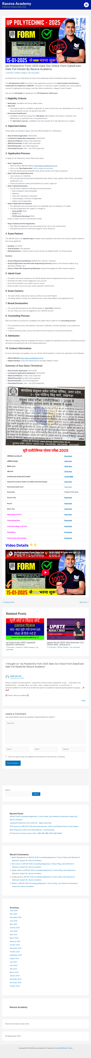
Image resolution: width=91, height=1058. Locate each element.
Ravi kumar (16, 864)
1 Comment (9, 73)
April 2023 (13, 969)
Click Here (68, 461)
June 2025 (13, 921)
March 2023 (14, 972)
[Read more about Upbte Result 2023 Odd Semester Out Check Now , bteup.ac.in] (66, 629)
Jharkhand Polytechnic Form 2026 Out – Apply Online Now (30, 823)
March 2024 (14, 938)
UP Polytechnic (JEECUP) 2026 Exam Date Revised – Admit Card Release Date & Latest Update (44, 826)
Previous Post (8, 602)
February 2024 (15, 941)
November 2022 (15, 982)
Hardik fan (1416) (15, 676)
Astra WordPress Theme (63, 1048)
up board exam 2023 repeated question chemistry (20, 643)
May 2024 (13, 934)
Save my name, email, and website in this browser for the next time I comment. (36, 757)
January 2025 (15, 927)
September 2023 (16, 955)
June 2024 (13, 931)
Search (7, 790)
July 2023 (13, 962)
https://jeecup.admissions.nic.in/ (45, 166)
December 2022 (15, 979)
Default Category (21, 73)
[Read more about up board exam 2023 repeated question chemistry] (25, 629)
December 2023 (15, 948)
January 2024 (15, 945)
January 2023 (15, 976)
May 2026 (13, 914)
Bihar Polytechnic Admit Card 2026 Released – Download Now (32, 830)
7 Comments (10, 647)
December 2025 (15, 917)
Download (68, 456)
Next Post (84, 602)
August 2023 (14, 958)
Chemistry (19, 647)
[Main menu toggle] (86, 4)
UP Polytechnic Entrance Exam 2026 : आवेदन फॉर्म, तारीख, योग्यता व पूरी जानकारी (36, 833)
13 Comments (51, 647)
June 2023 (13, 965)
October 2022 (15, 986)
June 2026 (13, 910)
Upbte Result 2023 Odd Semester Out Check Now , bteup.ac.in (65, 643)
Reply (84, 700)
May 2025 (13, 924)
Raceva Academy (16, 3)
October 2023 (15, 952)
